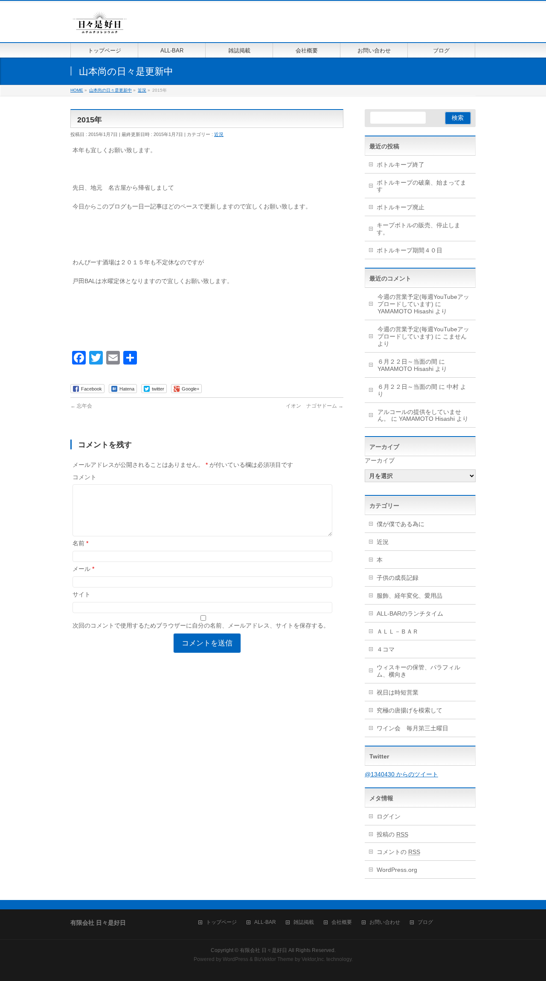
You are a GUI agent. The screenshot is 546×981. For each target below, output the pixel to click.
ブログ (425, 922)
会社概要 (341, 922)
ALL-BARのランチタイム (413, 613)
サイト (81, 594)
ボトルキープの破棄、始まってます (421, 186)
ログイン (389, 816)
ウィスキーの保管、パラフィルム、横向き (418, 671)
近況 (219, 134)
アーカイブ (380, 460)
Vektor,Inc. (313, 959)
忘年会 (81, 406)
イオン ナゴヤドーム (314, 406)
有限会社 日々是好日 (263, 950)
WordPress (235, 959)
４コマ (386, 649)
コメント (84, 477)
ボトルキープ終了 (400, 164)
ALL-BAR (265, 922)
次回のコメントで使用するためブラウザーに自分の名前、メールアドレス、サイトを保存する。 (201, 625)
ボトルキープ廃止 (400, 207)
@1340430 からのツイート (401, 774)
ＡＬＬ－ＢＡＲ (397, 631)
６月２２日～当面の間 (407, 361)
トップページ (221, 922)
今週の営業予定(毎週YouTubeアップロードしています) (423, 300)
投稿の (392, 834)
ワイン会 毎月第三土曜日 (412, 728)
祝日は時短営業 (397, 692)
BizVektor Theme (273, 959)
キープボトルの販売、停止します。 (418, 229)
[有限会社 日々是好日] (99, 26)
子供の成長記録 (397, 577)
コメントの (398, 851)
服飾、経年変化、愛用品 (409, 595)
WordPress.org (397, 869)
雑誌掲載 (303, 922)
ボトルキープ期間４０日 (409, 250)
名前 (80, 543)
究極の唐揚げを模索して (409, 710)
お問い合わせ (384, 922)
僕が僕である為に (400, 524)
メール (83, 568)
